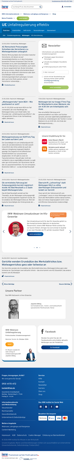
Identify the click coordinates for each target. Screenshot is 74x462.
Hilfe (71, 1)
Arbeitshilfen (16, 30)
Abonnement (51, 30)
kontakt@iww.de (8, 388)
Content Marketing (9, 430)
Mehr (9, 344)
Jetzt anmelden (55, 88)
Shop (54, 14)
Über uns (41, 391)
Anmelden (67, 7)
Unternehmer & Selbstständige (13, 417)
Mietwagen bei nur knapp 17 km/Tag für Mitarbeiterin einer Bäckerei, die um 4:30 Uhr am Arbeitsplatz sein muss (54, 105)
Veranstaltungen (38, 30)
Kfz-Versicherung (37, 35)
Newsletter (42, 385)
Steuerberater (7, 408)
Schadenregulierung (13, 35)
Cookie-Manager (34, 435)
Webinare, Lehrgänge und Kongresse (16, 427)
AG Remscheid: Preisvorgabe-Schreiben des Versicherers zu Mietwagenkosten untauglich (15, 49)
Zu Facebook (55, 348)
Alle (4, 35)
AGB (13, 435)
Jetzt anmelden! (35, 234)
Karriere (41, 388)
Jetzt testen (23, 18)
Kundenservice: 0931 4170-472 (60, 1)
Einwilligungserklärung (51, 81)
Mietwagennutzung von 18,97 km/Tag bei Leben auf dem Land (18, 138)
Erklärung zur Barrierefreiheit (54, 435)
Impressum (6, 435)
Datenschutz (22, 435)
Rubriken (6, 30)
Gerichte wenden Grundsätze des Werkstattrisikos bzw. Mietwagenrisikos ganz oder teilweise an (32, 263)
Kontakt (41, 382)
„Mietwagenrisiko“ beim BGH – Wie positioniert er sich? (17, 103)
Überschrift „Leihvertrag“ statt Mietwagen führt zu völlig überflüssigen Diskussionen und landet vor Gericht (52, 186)
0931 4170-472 (9, 384)
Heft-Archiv (27, 30)
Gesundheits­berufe (9, 414)
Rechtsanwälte (7, 411)
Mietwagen (26, 35)
